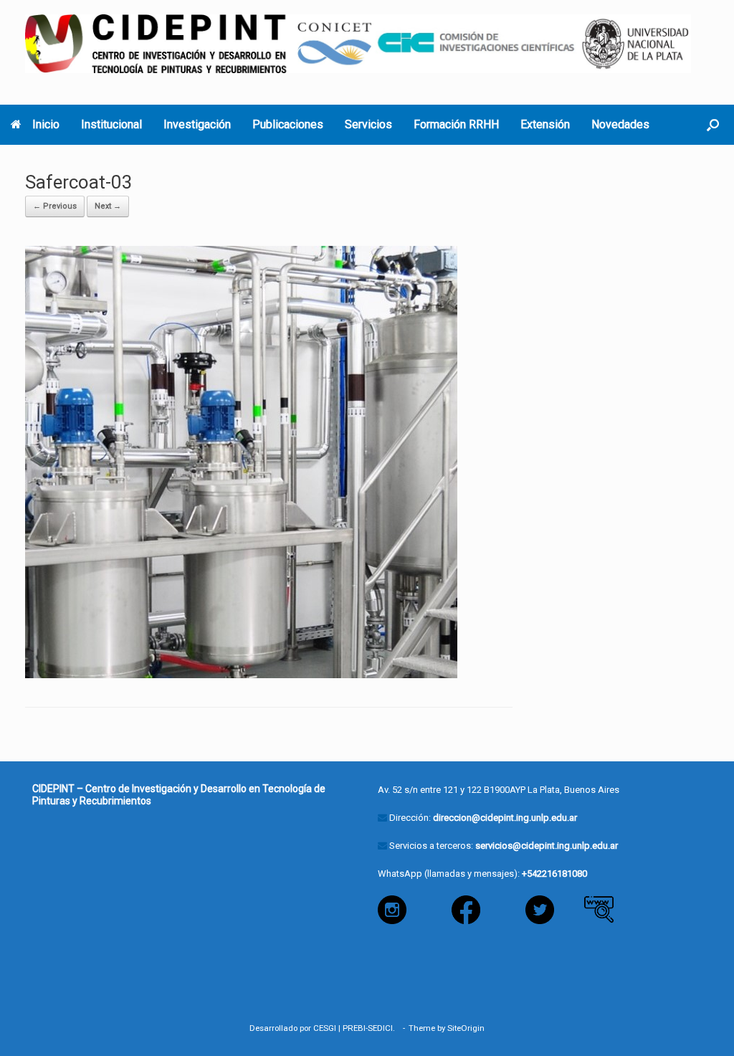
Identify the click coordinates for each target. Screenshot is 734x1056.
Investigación (197, 124)
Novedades (620, 124)
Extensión (545, 124)
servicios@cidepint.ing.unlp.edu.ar (546, 845)
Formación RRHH (456, 124)
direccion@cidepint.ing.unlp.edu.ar (505, 817)
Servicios (368, 124)
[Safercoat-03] (241, 461)
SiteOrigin (466, 1028)
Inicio (45, 124)
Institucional (111, 124)
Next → (108, 206)
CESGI (324, 1028)
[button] (713, 125)
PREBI (354, 1028)
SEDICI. (383, 1028)
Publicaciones (287, 124)
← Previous (55, 206)
